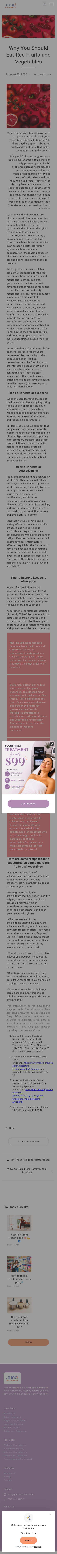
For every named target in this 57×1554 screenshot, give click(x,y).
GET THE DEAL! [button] (28, 803)
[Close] (51, 744)
